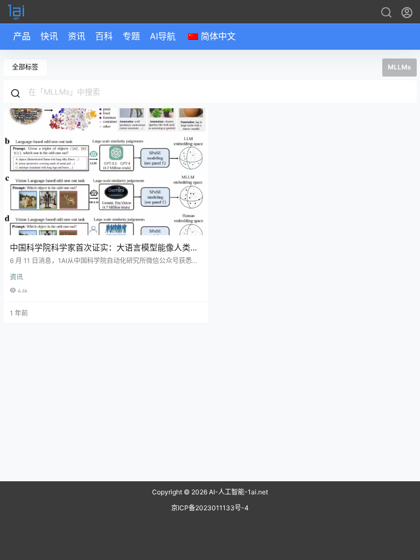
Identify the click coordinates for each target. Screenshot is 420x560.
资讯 (76, 36)
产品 (22, 36)
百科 (104, 36)
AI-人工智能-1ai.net (237, 492)
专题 (131, 36)
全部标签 (25, 67)
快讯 (49, 36)
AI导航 (163, 36)
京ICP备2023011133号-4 (210, 508)
